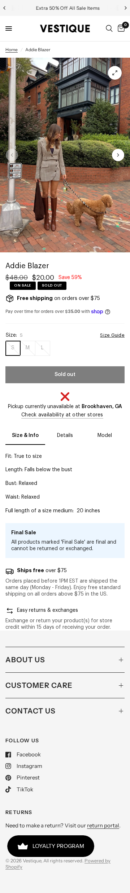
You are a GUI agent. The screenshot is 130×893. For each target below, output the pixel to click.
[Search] (109, 28)
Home (11, 49)
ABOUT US (25, 659)
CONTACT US (30, 711)
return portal (103, 825)
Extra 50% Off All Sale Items (65, 8)
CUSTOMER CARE (39, 685)
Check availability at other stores (62, 414)
